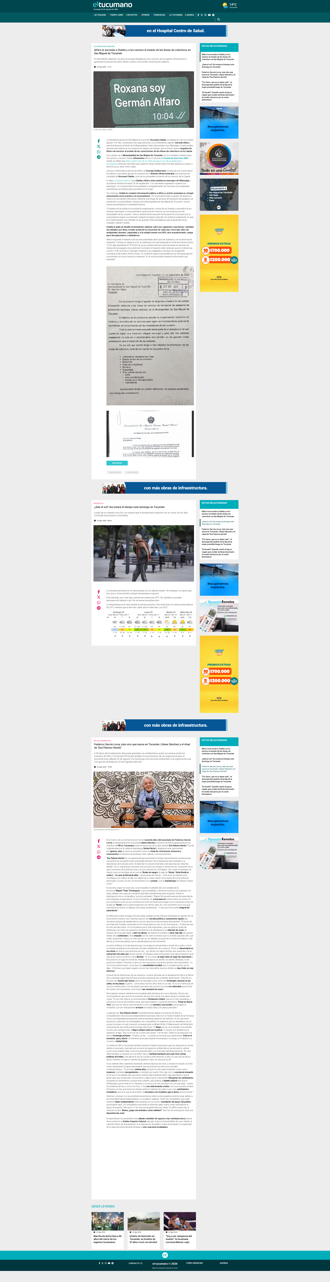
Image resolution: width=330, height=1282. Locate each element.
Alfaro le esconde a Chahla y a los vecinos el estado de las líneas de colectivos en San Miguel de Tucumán (218, 56)
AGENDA (224, 1263)
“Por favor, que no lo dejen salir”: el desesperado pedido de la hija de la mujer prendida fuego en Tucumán (217, 84)
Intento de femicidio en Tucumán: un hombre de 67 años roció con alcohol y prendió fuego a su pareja (143, 1242)
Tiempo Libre (116, 15)
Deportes (132, 15)
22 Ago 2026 (100, 1232)
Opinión (145, 15)
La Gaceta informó (123, 180)
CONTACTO (134, 1263)
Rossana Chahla (114, 472)
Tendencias (159, 15)
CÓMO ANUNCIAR (194, 1263)
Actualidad (100, 15)
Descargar (117, 463)
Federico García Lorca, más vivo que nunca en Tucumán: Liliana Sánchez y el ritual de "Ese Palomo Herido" (218, 74)
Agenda (190, 15)
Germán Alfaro (132, 472)
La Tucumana (175, 15)
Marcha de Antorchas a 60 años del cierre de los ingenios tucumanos (107, 1239)
